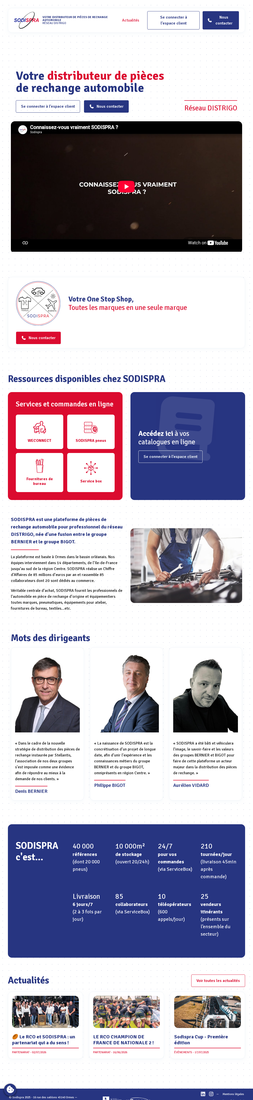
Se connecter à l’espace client (173, 20)
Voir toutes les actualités (218, 980)
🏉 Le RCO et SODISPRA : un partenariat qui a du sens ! (43, 1040)
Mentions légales (233, 1094)
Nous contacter (110, 106)
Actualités (130, 20)
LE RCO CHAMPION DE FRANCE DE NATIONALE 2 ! (123, 1040)
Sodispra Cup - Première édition (201, 1040)
